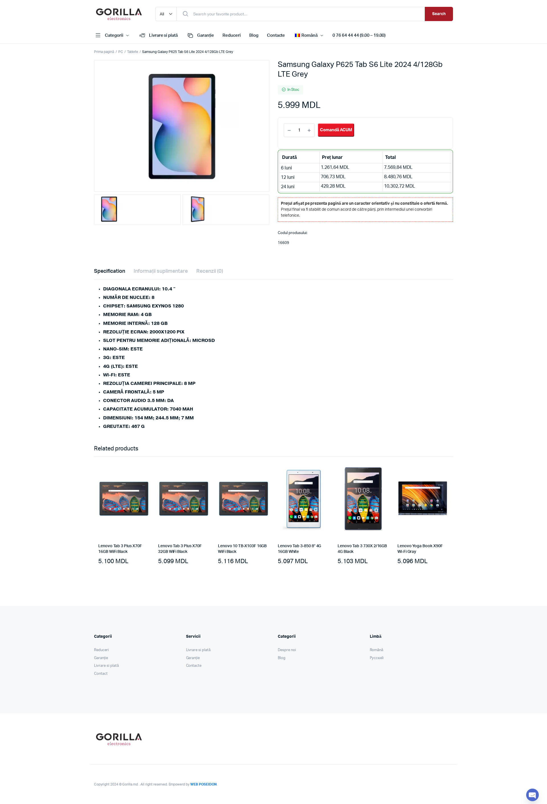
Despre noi (287, 650)
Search (439, 14)
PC (120, 52)
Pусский (377, 658)
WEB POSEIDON (203, 784)
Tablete (132, 52)
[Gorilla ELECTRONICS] (119, 14)
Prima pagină (104, 52)
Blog (253, 35)
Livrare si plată (163, 35)
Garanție (205, 35)
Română (376, 650)
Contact (101, 674)
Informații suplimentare (161, 271)
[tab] (109, 271)
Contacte (276, 35)
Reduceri (232, 35)
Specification (109, 271)
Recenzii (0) (209, 271)
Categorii (114, 35)
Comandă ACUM (336, 130)
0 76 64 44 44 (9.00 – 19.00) (358, 35)
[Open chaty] (532, 795)
